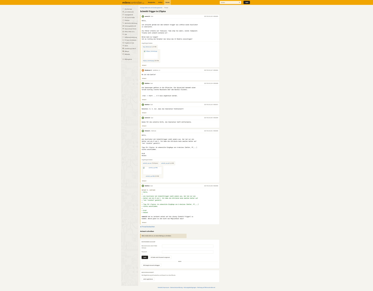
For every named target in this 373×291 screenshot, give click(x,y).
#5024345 (215, 131)
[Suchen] (239, 2)
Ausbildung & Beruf (130, 49)
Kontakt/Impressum (163, 287)
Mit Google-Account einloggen (151, 265)
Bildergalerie (128, 59)
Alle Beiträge (128, 9)
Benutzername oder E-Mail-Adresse (149, 247)
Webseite (127, 54)
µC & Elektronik (129, 12)
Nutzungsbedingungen (190, 287)
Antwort (144, 65)
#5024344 (215, 118)
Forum (167, 2)
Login (246, 2)
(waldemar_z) (156, 70)
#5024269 (215, 83)
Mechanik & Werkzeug (131, 23)
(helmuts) (153, 131)
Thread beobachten (148, 227)
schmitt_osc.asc (147, 163)
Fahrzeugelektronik (130, 26)
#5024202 (215, 16)
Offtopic (127, 51)
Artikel (160, 2)
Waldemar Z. (148, 70)
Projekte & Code (129, 43)
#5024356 (215, 186)
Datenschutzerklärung (176, 287)
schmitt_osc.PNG (150, 176)
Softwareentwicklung (131, 37)
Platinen (127, 20)
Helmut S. (147, 131)
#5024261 (215, 70)
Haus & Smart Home (130, 29)
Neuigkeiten (151, 2)
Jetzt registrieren (148, 279)
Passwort (144, 252)
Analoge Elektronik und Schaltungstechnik (151, 8)
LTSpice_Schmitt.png (148, 61)
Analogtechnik (129, 15)
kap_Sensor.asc (147, 47)
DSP (126, 35)
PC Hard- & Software (130, 40)
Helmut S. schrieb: (149, 190)
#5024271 (215, 104)
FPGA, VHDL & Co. (130, 32)
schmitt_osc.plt (165, 163)
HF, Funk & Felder (130, 18)
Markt (126, 46)
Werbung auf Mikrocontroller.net (206, 287)
